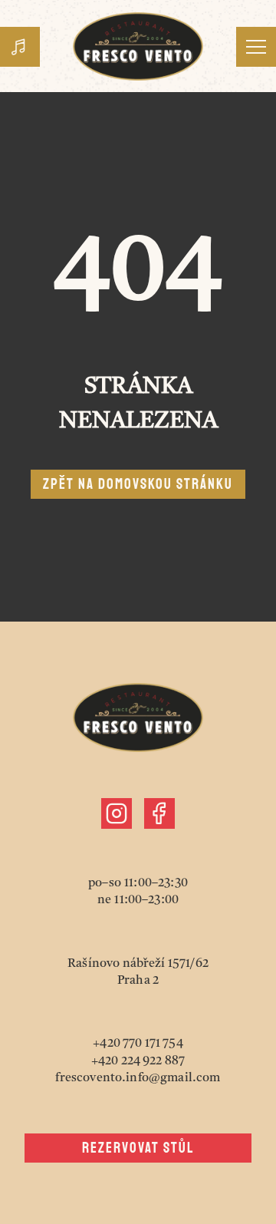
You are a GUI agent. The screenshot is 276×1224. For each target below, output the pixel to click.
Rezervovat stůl (138, 1148)
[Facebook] (159, 813)
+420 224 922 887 (138, 1061)
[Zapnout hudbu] (20, 47)
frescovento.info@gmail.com (137, 1078)
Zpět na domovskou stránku (138, 484)
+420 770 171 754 (138, 1044)
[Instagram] (116, 813)
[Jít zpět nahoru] (138, 46)
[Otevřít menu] (256, 47)
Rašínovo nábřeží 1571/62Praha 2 (138, 972)
